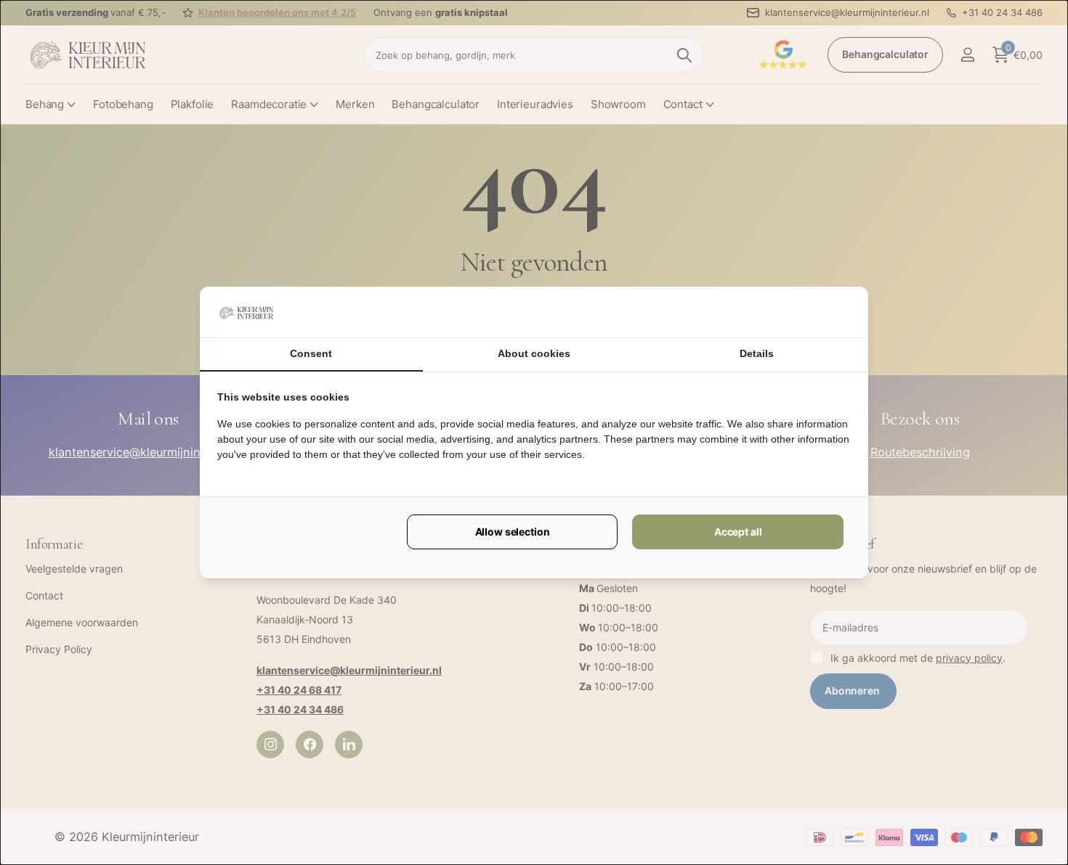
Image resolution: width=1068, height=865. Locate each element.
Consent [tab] (311, 353)
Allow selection (512, 531)
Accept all (738, 531)
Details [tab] (757, 353)
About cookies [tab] (534, 353)
